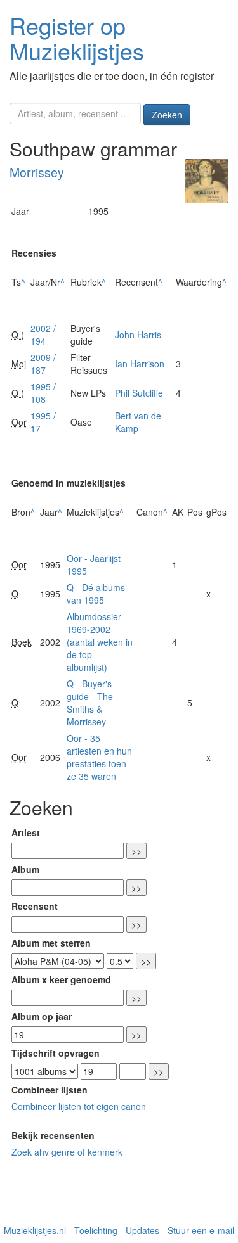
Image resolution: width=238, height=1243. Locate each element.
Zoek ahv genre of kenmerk (66, 1151)
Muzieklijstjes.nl (35, 1230)
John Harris (138, 334)
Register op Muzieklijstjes (77, 38)
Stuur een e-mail (201, 1230)
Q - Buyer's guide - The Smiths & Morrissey (90, 702)
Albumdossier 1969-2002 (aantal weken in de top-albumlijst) (100, 641)
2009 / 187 (43, 363)
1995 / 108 (43, 392)
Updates (142, 1230)
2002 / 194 (43, 334)
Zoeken (167, 114)
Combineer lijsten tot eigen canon (78, 1106)
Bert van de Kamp (138, 422)
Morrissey (37, 172)
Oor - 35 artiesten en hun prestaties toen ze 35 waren (99, 757)
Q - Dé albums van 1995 (96, 593)
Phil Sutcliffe (139, 392)
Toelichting (95, 1230)
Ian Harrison (139, 363)
